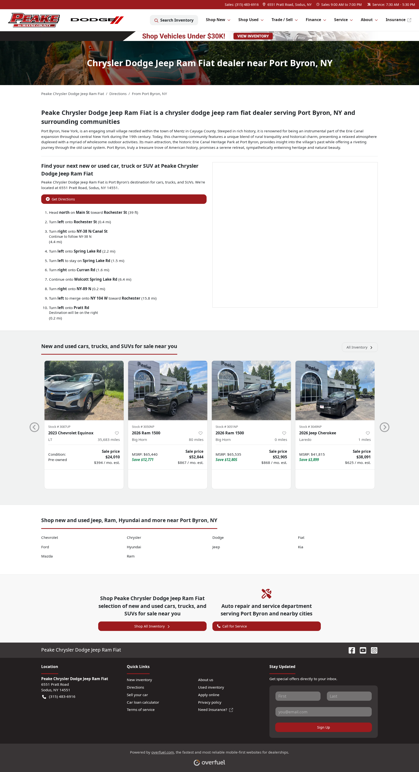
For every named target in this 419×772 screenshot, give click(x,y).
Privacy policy (209, 702)
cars (159, 182)
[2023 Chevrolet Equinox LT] (84, 390)
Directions (135, 687)
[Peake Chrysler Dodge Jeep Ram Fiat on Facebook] (349, 649)
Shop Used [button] (248, 19)
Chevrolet (49, 537)
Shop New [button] (215, 19)
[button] (287, 4)
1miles (364, 439)
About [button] (367, 19)
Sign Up (323, 727)
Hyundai (134, 546)
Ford (45, 546)
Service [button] (341, 19)
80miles (196, 439)
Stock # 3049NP (310, 426)
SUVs (189, 182)
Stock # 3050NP (143, 426)
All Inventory (356, 347)
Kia (300, 546)
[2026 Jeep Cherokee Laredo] (335, 390)
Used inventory (211, 687)
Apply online (208, 694)
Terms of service (141, 709)
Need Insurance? (212, 709)
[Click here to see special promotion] (209, 35)
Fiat (301, 537)
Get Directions (63, 199)
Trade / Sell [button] (282, 19)
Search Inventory (176, 20)
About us (205, 679)
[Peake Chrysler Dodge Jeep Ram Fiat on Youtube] (361, 649)
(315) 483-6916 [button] (62, 696)
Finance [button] (313, 19)
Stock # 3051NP (227, 426)
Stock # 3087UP (59, 426)
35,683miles (109, 439)
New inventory (139, 679)
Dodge (218, 537)
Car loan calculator (143, 702)
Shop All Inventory (149, 626)
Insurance (395, 19)
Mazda (47, 556)
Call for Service (234, 626)
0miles (281, 439)
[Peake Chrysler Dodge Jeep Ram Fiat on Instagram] (372, 649)
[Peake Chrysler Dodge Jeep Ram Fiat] (68, 20)
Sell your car (137, 694)
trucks (170, 182)
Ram (131, 556)
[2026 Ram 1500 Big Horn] (167, 390)
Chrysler (134, 537)
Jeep (216, 546)
